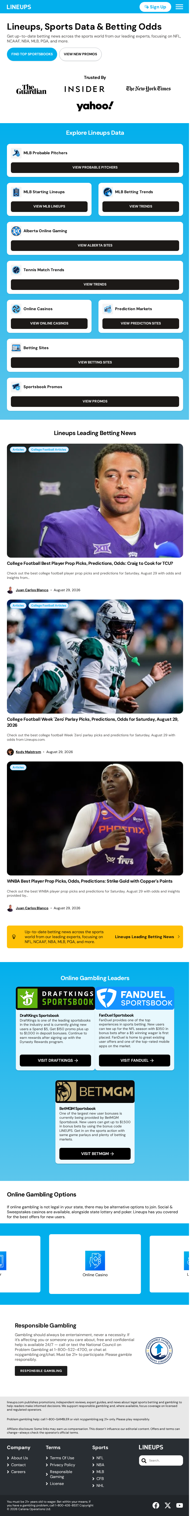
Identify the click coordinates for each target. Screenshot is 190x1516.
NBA (100, 1464)
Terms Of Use (62, 1458)
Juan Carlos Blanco (32, 590)
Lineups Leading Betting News (144, 936)
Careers (18, 1471)
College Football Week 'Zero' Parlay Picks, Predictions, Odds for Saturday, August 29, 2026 (92, 722)
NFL (99, 1458)
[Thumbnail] (95, 501)
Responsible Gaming (61, 1474)
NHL (100, 1485)
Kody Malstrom (28, 752)
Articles (18, 450)
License (57, 1483)
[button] (179, 7)
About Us (19, 1458)
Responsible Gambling (41, 1371)
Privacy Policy (62, 1464)
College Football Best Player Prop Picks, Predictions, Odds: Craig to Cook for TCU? (90, 563)
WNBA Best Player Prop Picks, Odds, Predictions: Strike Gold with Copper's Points (90, 881)
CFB (100, 1478)
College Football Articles (48, 450)
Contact (18, 1464)
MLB (100, 1471)
